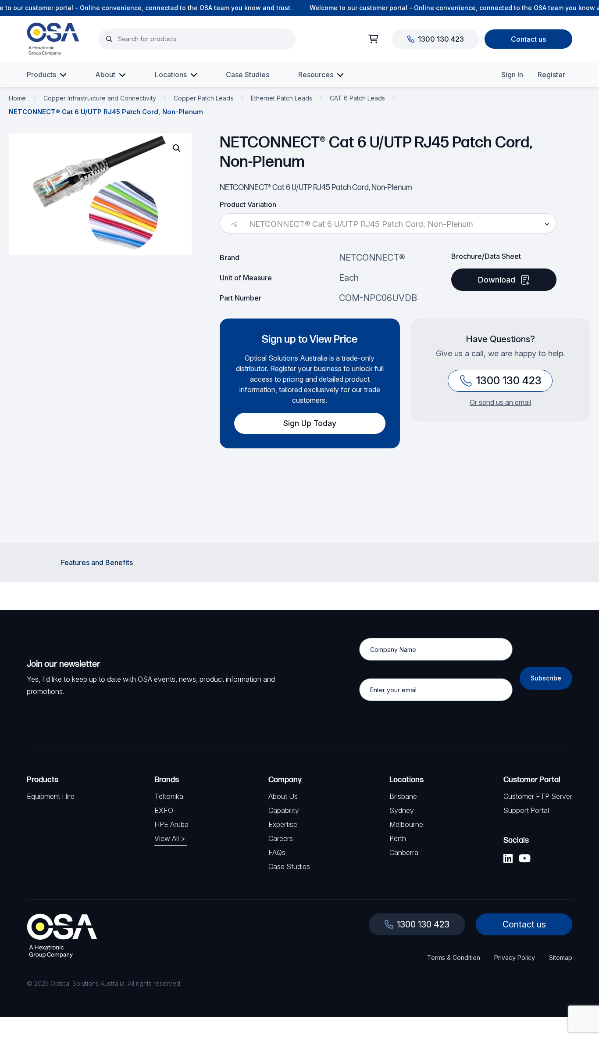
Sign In (512, 74)
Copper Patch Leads (203, 98)
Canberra (403, 852)
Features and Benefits (97, 562)
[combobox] (388, 224)
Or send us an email (500, 402)
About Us (283, 796)
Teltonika (168, 796)
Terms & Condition (453, 957)
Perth (397, 838)
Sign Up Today (309, 423)
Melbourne (406, 824)
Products (41, 74)
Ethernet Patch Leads (281, 98)
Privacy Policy (514, 957)
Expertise (282, 824)
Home (17, 98)
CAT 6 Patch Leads (357, 98)
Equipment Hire (51, 796)
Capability (283, 810)
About (105, 74)
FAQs (276, 852)
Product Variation (248, 204)
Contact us (528, 39)
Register (551, 74)
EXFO (163, 810)
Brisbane (403, 796)
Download (496, 279)
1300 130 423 (441, 39)
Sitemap (560, 957)
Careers (280, 838)
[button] (177, 148)
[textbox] (388, 224)
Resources (315, 74)
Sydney (401, 810)
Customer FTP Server (537, 796)
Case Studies (247, 74)
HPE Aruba (171, 824)
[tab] (97, 562)
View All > (169, 838)
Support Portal (526, 810)
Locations (171, 74)
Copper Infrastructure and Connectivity (99, 98)
